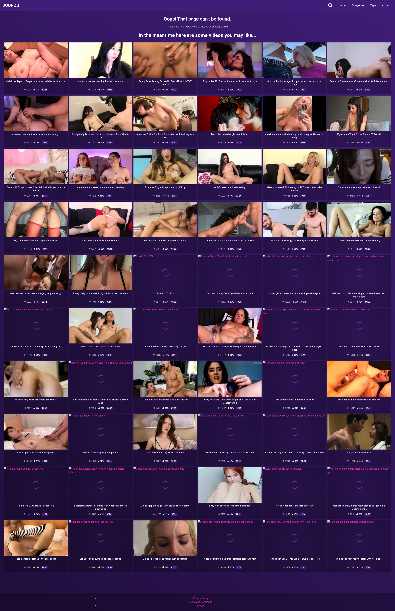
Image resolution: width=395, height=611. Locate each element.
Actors (386, 5)
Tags (373, 5)
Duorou (10, 5)
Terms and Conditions (200, 602)
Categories (358, 5)
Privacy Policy (200, 598)
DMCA (200, 605)
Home (342, 5)
